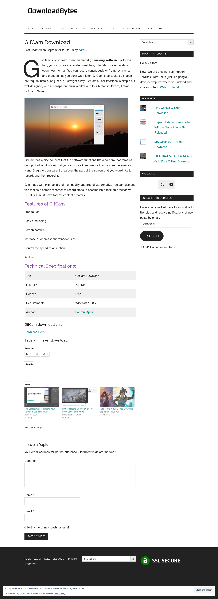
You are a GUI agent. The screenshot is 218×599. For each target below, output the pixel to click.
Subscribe (152, 236)
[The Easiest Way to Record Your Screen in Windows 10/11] (41, 397)
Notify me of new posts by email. (48, 527)
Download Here (34, 332)
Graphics (41, 427)
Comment (31, 460)
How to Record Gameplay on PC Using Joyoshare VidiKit (77, 410)
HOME (27, 558)
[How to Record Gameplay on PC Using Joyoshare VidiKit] (79, 397)
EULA (47, 558)
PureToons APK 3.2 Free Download (116, 408)
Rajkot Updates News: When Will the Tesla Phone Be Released (173, 127)
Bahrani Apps (84, 312)
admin (83, 50)
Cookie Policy (59, 593)
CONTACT (32, 563)
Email (29, 511)
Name (29, 495)
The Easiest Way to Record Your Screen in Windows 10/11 (39, 410)
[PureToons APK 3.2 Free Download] (117, 397)
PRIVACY (72, 558)
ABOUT (37, 558)
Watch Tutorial (169, 87)
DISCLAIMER (59, 558)
